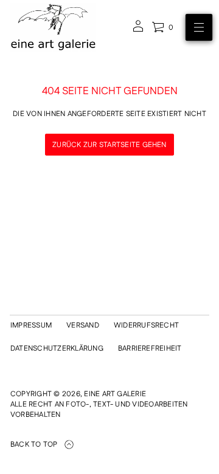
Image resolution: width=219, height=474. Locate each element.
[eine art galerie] (53, 27)
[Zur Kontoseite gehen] (138, 30)
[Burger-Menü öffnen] (199, 27)
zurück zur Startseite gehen (109, 145)
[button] (162, 27)
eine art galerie (115, 394)
